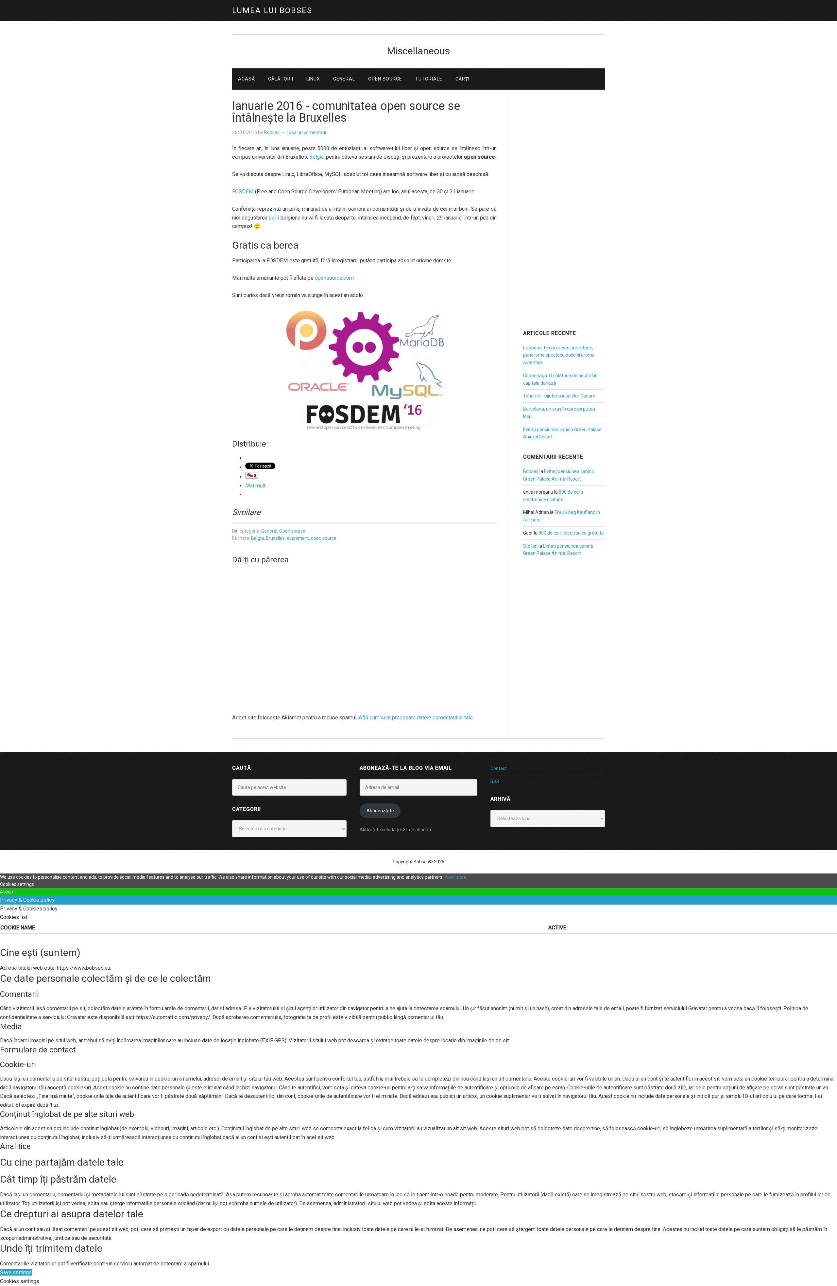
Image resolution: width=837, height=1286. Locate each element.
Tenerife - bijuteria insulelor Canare (559, 395)
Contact (498, 768)
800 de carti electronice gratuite (571, 533)
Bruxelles (275, 538)
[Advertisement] (564, 219)
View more (455, 877)
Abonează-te (380, 810)
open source (323, 538)
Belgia (316, 157)
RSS (494, 781)
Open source (292, 531)
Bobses (530, 471)
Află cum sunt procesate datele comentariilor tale (416, 717)
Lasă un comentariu (307, 132)
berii (274, 218)
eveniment (298, 538)
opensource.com (334, 278)
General (269, 531)
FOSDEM (243, 191)
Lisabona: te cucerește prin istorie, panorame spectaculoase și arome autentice (559, 355)
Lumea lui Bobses (272, 10)
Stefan (530, 546)
